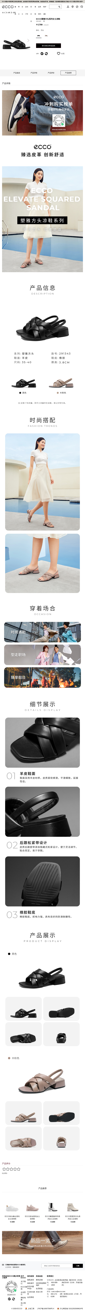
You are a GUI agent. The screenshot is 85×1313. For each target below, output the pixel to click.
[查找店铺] (72, 6)
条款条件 (30, 1283)
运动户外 (26, 8)
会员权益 (39, 1288)
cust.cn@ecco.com (58, 1291)
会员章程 (30, 1297)
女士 (22, 8)
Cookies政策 (31, 1293)
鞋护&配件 (44, 8)
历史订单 (39, 1292)
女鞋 (8, 12)
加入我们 (23, 1304)
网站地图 (23, 1299)
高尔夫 (31, 8)
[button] (4, 40)
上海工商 (31, 1308)
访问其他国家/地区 (41, 1284)
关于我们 (23, 1282)
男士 (19, 8)
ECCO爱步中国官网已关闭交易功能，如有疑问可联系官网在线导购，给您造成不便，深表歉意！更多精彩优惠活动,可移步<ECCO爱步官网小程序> (42, 1)
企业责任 (23, 1293)
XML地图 (39, 1305)
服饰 (15, 8)
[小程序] (77, 6)
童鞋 (35, 8)
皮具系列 (39, 8)
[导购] (81, 6)
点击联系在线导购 (61, 1280)
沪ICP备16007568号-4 (45, 1308)
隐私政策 (16, 1267)
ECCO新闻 (24, 1288)
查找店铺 (39, 1280)
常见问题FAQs (30, 1287)
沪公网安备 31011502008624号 (71, 1308)
